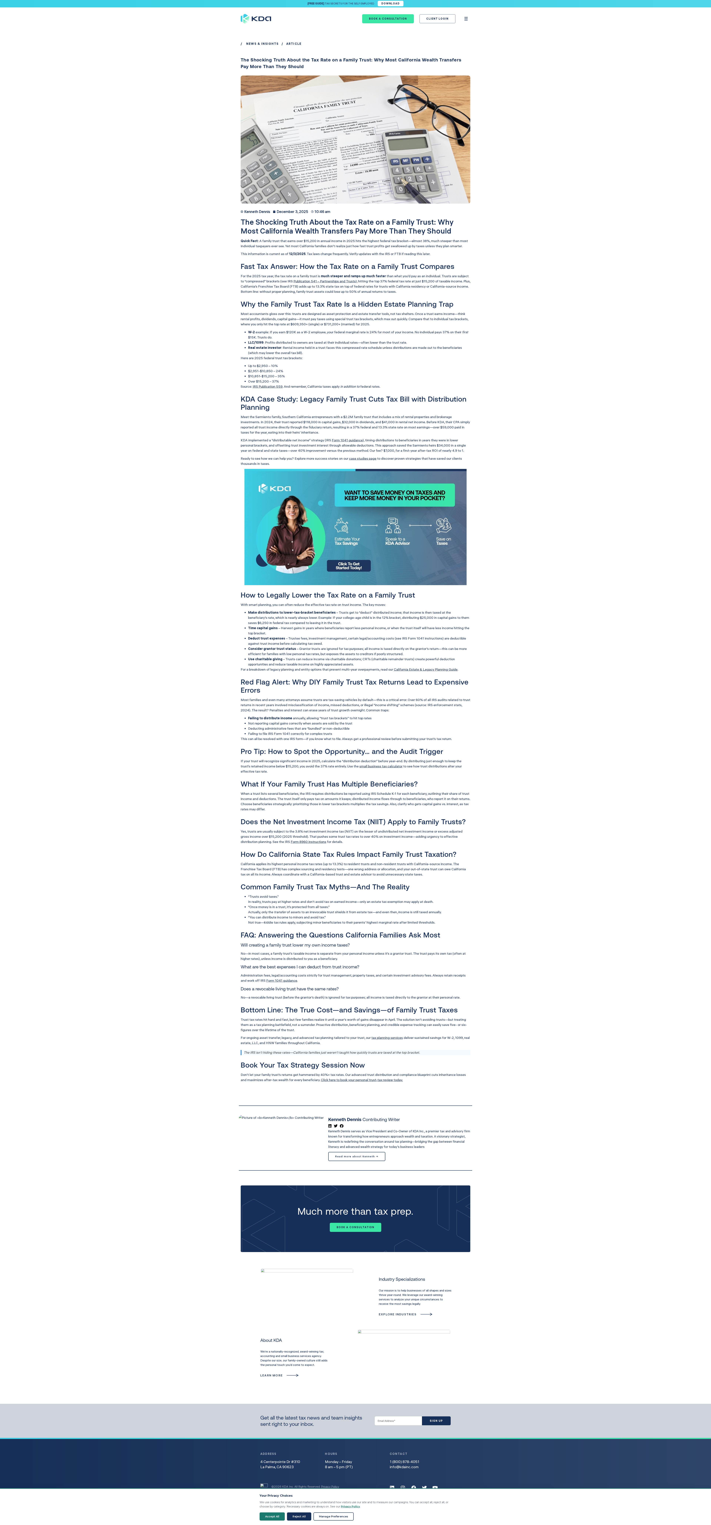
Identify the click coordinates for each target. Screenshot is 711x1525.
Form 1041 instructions (425, 638)
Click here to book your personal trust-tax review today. (362, 1080)
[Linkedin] (392, 1487)
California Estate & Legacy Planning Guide (426, 669)
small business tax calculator (381, 766)
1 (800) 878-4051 (404, 1461)
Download (390, 3)
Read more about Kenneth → (356, 1156)
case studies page (362, 458)
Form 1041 (282, 734)
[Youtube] (435, 1487)
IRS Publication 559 (268, 386)
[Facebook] (413, 1487)
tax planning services (387, 1038)
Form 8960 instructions (308, 842)
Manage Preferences (333, 1516)
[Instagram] (402, 1487)
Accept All (272, 1516)
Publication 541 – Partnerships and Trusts (324, 281)
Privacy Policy (330, 1486)
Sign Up (436, 1420)
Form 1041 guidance (347, 440)
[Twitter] (424, 1487)
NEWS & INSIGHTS (262, 44)
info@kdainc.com (404, 1466)
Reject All (299, 1516)
